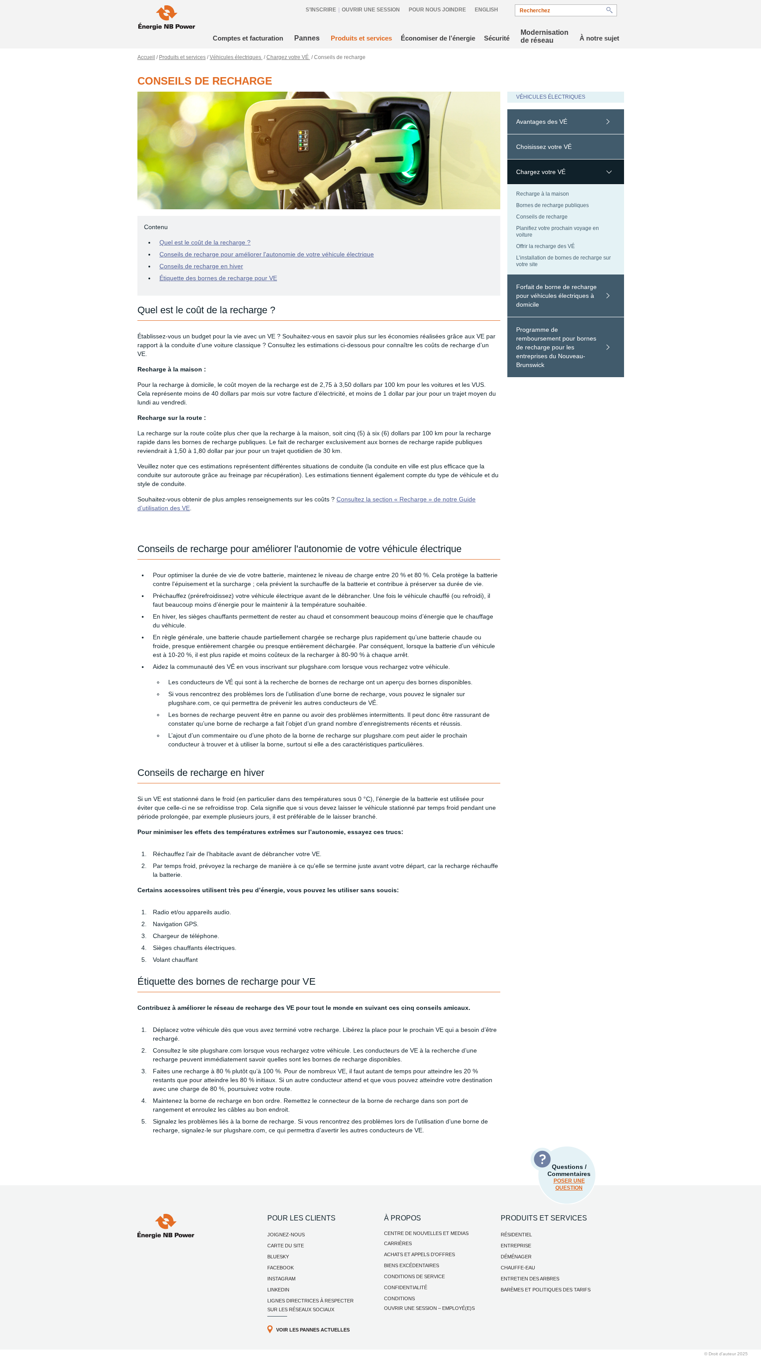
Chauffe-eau (518, 1267)
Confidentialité (405, 1287)
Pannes (307, 38)
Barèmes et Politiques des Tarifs (546, 1289)
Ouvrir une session (371, 10)
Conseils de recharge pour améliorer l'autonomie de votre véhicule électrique (266, 254)
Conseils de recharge (542, 217)
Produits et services (361, 38)
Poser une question (569, 1184)
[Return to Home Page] (166, 18)
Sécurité (497, 38)
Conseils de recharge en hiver (201, 266)
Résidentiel (516, 1234)
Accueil (146, 57)
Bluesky (278, 1256)
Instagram (281, 1278)
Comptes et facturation (248, 38)
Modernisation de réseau (545, 36)
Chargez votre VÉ (288, 57)
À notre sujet (599, 38)
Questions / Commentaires (569, 1177)
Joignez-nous (286, 1234)
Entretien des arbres (530, 1278)
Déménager (516, 1256)
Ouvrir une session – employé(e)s (429, 1308)
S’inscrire (321, 10)
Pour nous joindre (437, 10)
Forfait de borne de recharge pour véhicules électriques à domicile (556, 295)
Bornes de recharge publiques (552, 205)
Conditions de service (414, 1276)
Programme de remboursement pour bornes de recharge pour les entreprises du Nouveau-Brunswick (556, 347)
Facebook (280, 1267)
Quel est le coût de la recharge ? (205, 242)
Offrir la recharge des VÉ (545, 246)
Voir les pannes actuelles (313, 1329)
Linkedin (278, 1289)
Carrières (398, 1243)
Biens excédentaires (411, 1265)
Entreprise (516, 1245)
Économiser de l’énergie (438, 38)
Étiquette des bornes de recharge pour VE (218, 278)
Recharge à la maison (542, 194)
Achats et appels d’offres (419, 1254)
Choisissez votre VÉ (544, 146)
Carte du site (285, 1245)
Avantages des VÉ (541, 121)
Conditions (399, 1298)
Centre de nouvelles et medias (426, 1233)
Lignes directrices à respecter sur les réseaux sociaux (310, 1305)
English (486, 10)
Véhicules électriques (236, 57)
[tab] (565, 121)
